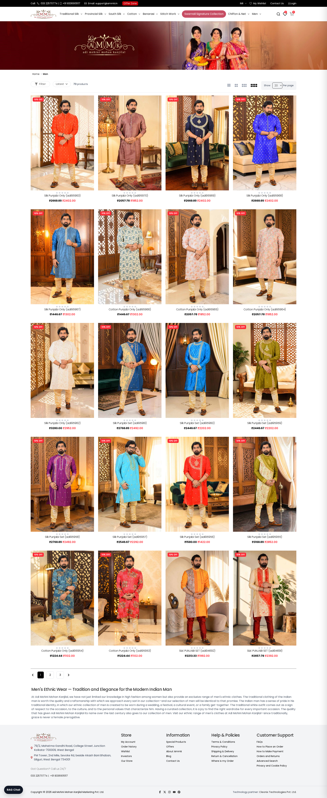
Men (255, 14)
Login (293, 3)
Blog (168, 756)
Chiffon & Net (237, 14)
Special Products (176, 742)
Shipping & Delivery (222, 751)
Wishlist (125, 751)
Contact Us (277, 3)
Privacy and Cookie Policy (272, 765)
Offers (170, 746)
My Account (128, 742)
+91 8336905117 (59, 775)
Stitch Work (168, 14)
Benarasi (148, 14)
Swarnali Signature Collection (203, 14)
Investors (126, 756)
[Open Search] (278, 14)
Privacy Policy (219, 746)
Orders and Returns (268, 756)
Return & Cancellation (224, 756)
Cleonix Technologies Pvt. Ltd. (277, 792)
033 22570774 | (40, 775)
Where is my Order (222, 761)
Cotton (132, 14)
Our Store (127, 761)
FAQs (260, 742)
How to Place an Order (270, 746)
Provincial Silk (94, 14)
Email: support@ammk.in (103, 3)
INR (241, 3)
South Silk (115, 14)
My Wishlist (259, 3)
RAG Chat (13, 790)
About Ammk (174, 751)
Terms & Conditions (223, 742)
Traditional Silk (69, 14)
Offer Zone (130, 3)
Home (36, 74)
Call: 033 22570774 (44, 3)
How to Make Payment (270, 751)
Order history (129, 746)
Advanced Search (267, 761)
